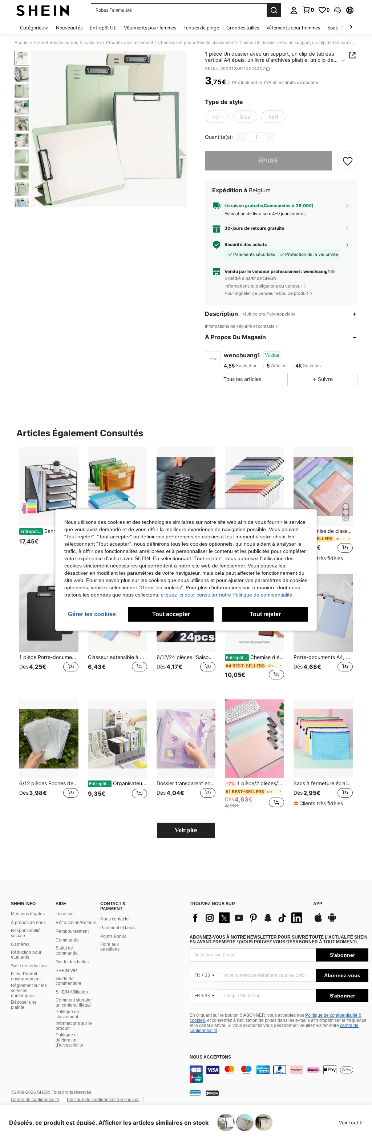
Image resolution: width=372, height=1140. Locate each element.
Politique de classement (67, 1014)
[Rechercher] (274, 10)
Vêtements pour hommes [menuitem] (293, 28)
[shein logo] (42, 10)
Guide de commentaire (68, 981)
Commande (67, 940)
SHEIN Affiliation (72, 992)
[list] (248, 917)
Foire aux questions (110, 947)
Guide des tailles (72, 961)
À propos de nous (28, 922)
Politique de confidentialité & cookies (103, 1099)
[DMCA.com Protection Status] (212, 1092)
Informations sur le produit (74, 1026)
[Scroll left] (342, 27)
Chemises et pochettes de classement (196, 42)
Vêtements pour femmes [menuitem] (150, 28)
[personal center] (294, 10)
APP (317, 904)
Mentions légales (28, 913)
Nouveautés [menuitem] (69, 28)
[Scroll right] (350, 27)
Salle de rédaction (29, 965)
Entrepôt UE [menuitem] (103, 28)
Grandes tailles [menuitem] (242, 28)
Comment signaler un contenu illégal (74, 1003)
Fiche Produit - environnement (26, 976)
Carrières (20, 944)
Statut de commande (67, 951)
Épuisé (268, 160)
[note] (319, 558)
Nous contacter (115, 919)
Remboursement (72, 931)
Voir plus (186, 830)
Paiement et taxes (118, 927)
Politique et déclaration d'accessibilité (69, 1040)
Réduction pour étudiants (26, 955)
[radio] (217, 117)
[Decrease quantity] (242, 137)
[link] (308, 9)
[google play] (332, 921)
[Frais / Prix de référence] (229, 82)
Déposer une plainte (24, 1005)
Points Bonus (113, 936)
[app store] (318, 921)
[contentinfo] (279, 1074)
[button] (337, 10)
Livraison (65, 913)
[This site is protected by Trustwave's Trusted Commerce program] (195, 1092)
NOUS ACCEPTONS (210, 1057)
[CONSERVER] (347, 160)
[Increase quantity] (270, 137)
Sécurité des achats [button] (246, 244)
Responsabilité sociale (26, 933)
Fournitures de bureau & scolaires (68, 42)
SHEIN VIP (66, 970)
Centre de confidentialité (35, 1099)
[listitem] (48, 504)
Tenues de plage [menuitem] (201, 28)
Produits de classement (129, 42)
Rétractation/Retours (76, 922)
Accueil (22, 42)
